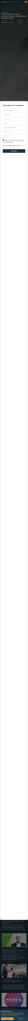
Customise (20, 1018)
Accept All (7, 1018)
